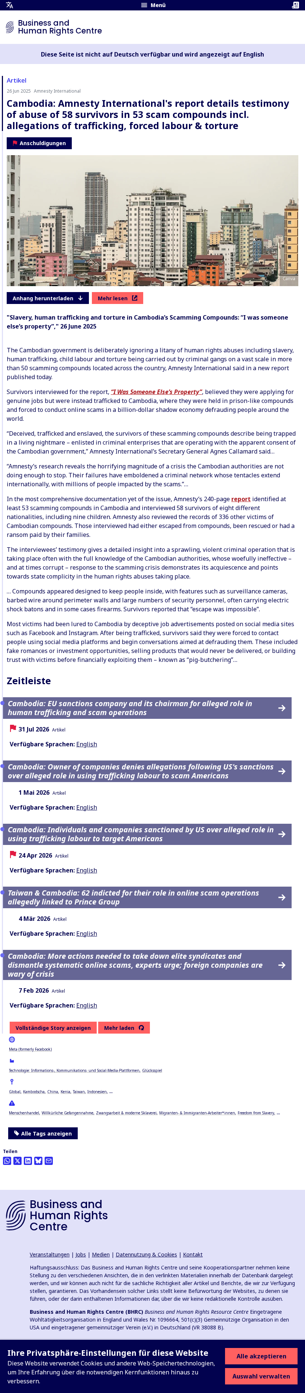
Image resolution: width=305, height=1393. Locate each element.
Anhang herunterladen (43, 298)
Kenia (65, 1091)
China (52, 1091)
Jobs (81, 1254)
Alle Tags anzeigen (46, 1133)
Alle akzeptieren (261, 1356)
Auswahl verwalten (261, 1376)
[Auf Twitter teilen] (17, 1161)
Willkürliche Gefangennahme (67, 1112)
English (86, 744)
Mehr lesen (113, 298)
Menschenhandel (24, 1112)
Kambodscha (34, 1091)
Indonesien (97, 1091)
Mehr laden (119, 1028)
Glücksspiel (152, 1070)
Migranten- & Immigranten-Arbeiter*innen (197, 1112)
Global (14, 1091)
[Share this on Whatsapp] (7, 1161)
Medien (101, 1254)
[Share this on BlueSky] (38, 1161)
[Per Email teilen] (49, 1161)
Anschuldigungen (43, 143)
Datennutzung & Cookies (146, 1254)
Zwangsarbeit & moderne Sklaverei (126, 1112)
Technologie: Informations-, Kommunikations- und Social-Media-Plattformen (74, 1070)
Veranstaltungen (50, 1254)
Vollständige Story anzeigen (53, 1027)
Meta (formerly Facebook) (30, 1049)
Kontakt (193, 1254)
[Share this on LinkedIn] (28, 1161)
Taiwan (79, 1091)
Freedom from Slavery (256, 1112)
